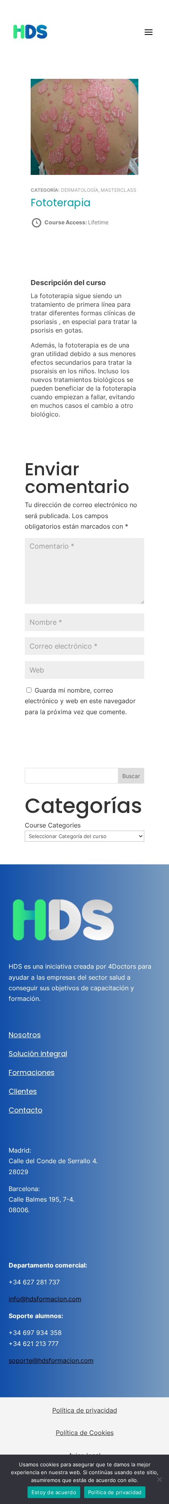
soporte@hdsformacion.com (51, 1360)
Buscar (131, 776)
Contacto (25, 1110)
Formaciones (32, 1072)
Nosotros (25, 1035)
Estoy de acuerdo (53, 1492)
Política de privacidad (84, 1410)
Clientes (23, 1091)
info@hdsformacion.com (45, 1299)
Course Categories (53, 825)
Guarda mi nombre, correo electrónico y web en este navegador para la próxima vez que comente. (80, 700)
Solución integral (38, 1053)
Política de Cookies (85, 1433)
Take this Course (73, 250)
